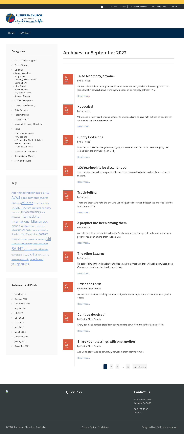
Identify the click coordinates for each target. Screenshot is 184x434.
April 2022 (19, 327)
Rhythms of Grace (23, 92)
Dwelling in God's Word (25, 79)
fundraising (33, 211)
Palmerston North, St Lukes (30, 140)
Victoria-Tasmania (23, 143)
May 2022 (19, 322)
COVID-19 (18, 208)
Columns (19, 69)
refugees (27, 243)
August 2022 (20, 308)
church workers (41, 203)
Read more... (83, 95)
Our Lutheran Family (24, 133)
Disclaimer (103, 427)
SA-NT (18, 248)
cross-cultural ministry (38, 208)
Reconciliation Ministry (25, 156)
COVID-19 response (24, 100)
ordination (33, 234)
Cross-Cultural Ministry (25, 105)
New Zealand (21, 136)
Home (11, 32)
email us (138, 412)
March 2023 (20, 294)
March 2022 (20, 332)
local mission (28, 226)
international (30, 216)
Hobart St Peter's (25, 146)
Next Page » (140, 366)
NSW (22, 234)
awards (44, 197)
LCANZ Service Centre (158, 6)
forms (24, 212)
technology (16, 255)
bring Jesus (20, 76)
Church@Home (22, 65)
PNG (14, 239)
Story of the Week (23, 160)
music (28, 229)
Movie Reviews (22, 89)
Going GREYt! (21, 82)
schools (29, 249)
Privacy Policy (89, 427)
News (17, 128)
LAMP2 (123, 6)
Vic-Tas (33, 254)
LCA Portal (113, 6)
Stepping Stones (22, 96)
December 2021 (22, 346)
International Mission (27, 221)
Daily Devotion (21, 110)
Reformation (17, 243)
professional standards (36, 239)
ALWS (16, 197)
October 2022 (21, 299)
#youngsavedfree (23, 73)
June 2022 (19, 317)
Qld (48, 239)
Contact (173, 6)
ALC (47, 193)
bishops (16, 203)
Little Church (20, 86)
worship (24, 259)
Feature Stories (22, 114)
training (24, 255)
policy (18, 239)
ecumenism (16, 212)
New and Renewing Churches (28, 124)
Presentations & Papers (26, 151)
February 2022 (21, 336)
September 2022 (22, 303)
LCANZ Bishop (21, 119)
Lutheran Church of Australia (92, 19)
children (27, 203)
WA (39, 255)
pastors (43, 234)
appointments (30, 197)
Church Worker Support (25, 60)
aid (42, 192)
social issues (41, 249)
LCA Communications (166, 427)
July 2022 (19, 313)
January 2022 (21, 341)
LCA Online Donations (138, 6)
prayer (24, 239)
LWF (23, 230)
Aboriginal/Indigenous (26, 193)
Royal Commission (40, 243)
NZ (26, 234)
